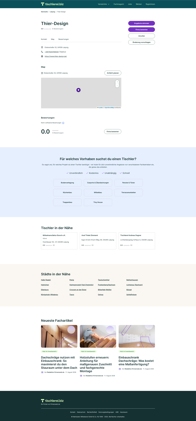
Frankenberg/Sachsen (106, 285)
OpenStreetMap (109, 107)
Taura (72, 295)
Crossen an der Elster (78, 290)
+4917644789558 (52, 52)
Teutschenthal (103, 280)
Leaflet (100, 107)
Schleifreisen (131, 295)
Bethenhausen (132, 280)
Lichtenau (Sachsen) (134, 285)
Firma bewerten (113, 132)
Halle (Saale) (46, 280)
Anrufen (141, 36)
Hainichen (45, 285)
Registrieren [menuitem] (150, 4)
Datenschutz (81, 412)
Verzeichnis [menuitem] (102, 4)
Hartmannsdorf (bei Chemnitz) (81, 285)
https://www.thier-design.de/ (56, 56)
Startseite (44, 12)
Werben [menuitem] (139, 4)
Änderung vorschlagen (142, 42)
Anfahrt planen (113, 73)
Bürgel (129, 290)
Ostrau (100, 295)
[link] (59, 240)
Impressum (123, 412)
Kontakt (72, 412)
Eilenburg (44, 290)
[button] (78, 90)
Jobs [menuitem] (130, 4)
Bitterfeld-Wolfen (104, 290)
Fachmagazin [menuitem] (119, 4)
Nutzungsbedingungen (106, 412)
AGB (117, 412)
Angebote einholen (141, 23)
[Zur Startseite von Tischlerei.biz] (52, 4)
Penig (72, 280)
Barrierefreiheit (92, 412)
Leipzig (52, 12)
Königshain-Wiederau (49, 295)
